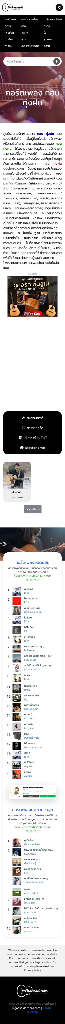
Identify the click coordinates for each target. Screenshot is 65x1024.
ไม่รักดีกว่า (29, 627)
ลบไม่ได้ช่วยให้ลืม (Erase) (37, 665)
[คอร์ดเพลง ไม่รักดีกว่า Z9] (17, 630)
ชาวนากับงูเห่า (31, 695)
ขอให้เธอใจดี (30, 918)
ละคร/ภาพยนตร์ (30, 46)
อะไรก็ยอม (29, 636)
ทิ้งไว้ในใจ (29, 762)
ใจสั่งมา (28, 617)
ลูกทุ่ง (24, 32)
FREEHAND (30, 922)
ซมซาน (27, 675)
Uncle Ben (30, 902)
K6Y (26, 872)
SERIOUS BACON (33, 882)
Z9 (25, 631)
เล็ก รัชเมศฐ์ (30, 863)
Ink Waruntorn (32, 669)
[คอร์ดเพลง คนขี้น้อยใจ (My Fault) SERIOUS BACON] (17, 881)
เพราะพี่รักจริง (31, 704)
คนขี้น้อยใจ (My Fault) (36, 878)
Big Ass (28, 766)
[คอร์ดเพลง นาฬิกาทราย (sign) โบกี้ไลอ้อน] (17, 649)
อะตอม (27, 931)
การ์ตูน (8, 46)
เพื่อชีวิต (9, 32)
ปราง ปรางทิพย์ (32, 844)
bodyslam (29, 728)
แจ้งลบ (47, 1008)
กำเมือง (9, 39)
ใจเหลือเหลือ (30, 685)
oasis (27, 889)
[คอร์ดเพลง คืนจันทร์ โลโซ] (17, 591)
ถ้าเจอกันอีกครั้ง (32, 868)
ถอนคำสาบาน (31, 927)
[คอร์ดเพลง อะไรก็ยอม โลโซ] (17, 639)
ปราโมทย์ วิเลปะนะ (33, 612)
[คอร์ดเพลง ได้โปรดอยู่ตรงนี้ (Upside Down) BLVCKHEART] (17, 852)
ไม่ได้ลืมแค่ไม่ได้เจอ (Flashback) (41, 908)
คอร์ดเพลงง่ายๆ (30, 19)
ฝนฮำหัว (17, 492)
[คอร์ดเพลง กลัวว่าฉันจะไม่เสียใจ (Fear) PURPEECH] (17, 658)
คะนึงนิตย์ (29, 840)
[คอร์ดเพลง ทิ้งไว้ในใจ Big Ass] (17, 765)
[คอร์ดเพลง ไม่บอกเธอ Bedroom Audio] (17, 746)
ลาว (23, 39)
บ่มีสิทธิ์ (28, 714)
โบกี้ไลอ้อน (29, 650)
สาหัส (27, 752)
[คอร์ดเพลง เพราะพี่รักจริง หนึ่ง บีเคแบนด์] (17, 707)
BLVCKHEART (31, 853)
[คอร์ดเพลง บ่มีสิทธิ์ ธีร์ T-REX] (17, 717)
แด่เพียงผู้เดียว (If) (34, 898)
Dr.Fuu (27, 689)
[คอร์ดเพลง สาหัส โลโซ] (17, 755)
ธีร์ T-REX (29, 718)
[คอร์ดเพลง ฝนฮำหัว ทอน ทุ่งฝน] (17, 475)
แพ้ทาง (27, 772)
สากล (47, 26)
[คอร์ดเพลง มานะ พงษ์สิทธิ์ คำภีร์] (17, 736)
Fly (25, 699)
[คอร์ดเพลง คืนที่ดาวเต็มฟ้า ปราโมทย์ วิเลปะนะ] (17, 610)
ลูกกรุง (48, 39)
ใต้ (45, 32)
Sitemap (32, 1012)
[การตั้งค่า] (59, 7)
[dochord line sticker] (32, 791)
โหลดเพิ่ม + (33, 509)
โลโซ (26, 592)
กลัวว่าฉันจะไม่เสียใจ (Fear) (38, 655)
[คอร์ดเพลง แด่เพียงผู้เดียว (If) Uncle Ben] (17, 901)
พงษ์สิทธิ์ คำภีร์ (31, 737)
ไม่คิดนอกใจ (30, 598)
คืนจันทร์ (28, 589)
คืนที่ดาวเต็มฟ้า (32, 608)
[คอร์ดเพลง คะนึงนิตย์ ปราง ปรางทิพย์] (17, 843)
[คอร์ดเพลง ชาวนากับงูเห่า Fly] (17, 698)
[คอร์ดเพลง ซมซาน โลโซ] (17, 677)
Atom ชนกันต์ (31, 893)
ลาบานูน (28, 775)
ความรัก (28, 724)
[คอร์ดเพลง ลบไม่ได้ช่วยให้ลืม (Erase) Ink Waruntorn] (17, 668)
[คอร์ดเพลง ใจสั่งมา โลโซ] (17, 620)
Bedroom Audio (33, 747)
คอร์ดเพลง (11, 19)
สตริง (8, 26)
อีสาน (47, 46)
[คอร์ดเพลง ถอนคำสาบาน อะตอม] (17, 930)
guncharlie (30, 912)
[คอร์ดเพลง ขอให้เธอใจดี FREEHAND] (17, 920)
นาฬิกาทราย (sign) (34, 646)
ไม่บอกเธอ (29, 743)
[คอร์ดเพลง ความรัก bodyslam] (17, 727)
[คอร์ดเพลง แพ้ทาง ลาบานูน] (17, 774)
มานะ (26, 733)
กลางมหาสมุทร (32, 859)
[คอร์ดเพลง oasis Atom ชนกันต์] (17, 892)
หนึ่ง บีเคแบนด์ (31, 708)
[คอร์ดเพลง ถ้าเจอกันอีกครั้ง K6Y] (17, 871)
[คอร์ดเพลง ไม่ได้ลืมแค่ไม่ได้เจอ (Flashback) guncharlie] (17, 911)
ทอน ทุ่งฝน (17, 497)
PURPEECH (30, 659)
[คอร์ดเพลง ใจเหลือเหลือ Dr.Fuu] (17, 688)
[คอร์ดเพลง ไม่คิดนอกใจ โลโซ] (17, 601)
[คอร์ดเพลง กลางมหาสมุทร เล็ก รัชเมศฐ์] (17, 862)
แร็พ (23, 26)
